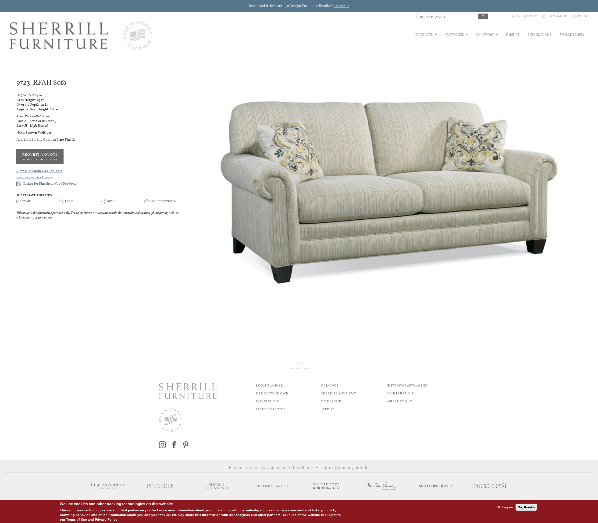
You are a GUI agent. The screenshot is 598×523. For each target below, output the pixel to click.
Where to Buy (399, 402)
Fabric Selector (271, 410)
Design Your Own (272, 394)
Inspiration (267, 402)
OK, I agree (504, 507)
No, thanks (526, 507)
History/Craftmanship (408, 386)
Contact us (341, 6)
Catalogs (329, 386)
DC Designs (331, 402)
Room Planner (269, 386)
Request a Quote (40, 156)
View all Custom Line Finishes (39, 171)
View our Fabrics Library (34, 177)
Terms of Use (76, 519)
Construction (400, 394)
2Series (328, 410)
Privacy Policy (106, 519)
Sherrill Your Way (338, 394)
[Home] (81, 36)
